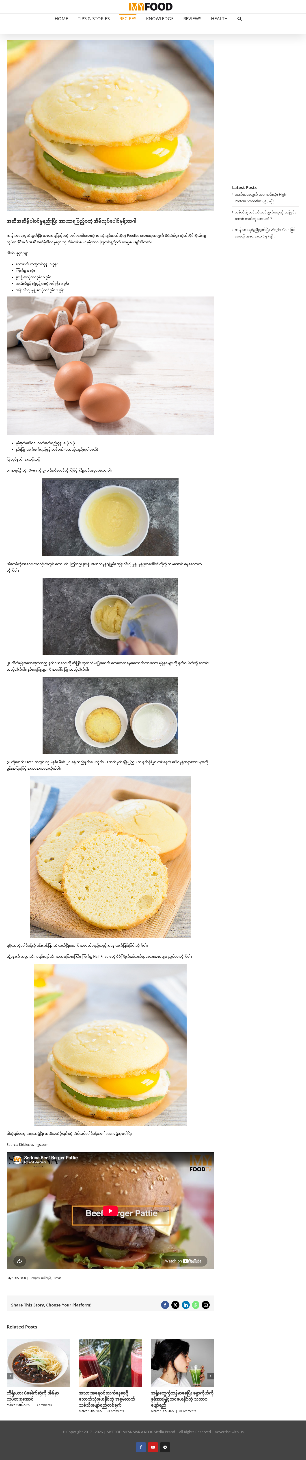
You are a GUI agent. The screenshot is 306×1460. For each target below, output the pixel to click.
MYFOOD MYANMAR (123, 1431)
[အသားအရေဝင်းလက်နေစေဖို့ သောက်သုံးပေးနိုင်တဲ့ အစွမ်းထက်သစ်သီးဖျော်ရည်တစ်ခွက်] (38, 1341)
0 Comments (43, 1411)
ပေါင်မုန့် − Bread (51, 1278)
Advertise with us (229, 1431)
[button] (239, 18)
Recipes (35, 1278)
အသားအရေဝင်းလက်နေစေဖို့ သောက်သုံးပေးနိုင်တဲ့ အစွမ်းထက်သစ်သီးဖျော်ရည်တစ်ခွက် (35, 1399)
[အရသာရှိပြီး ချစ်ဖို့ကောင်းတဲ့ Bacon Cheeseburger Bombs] (182, 1341)
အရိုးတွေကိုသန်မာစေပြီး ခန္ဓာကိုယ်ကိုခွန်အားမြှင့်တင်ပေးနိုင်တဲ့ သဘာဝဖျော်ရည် (110, 1399)
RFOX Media (154, 1431)
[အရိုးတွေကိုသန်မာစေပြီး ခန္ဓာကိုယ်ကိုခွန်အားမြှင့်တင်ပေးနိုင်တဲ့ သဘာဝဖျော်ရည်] (110, 1341)
